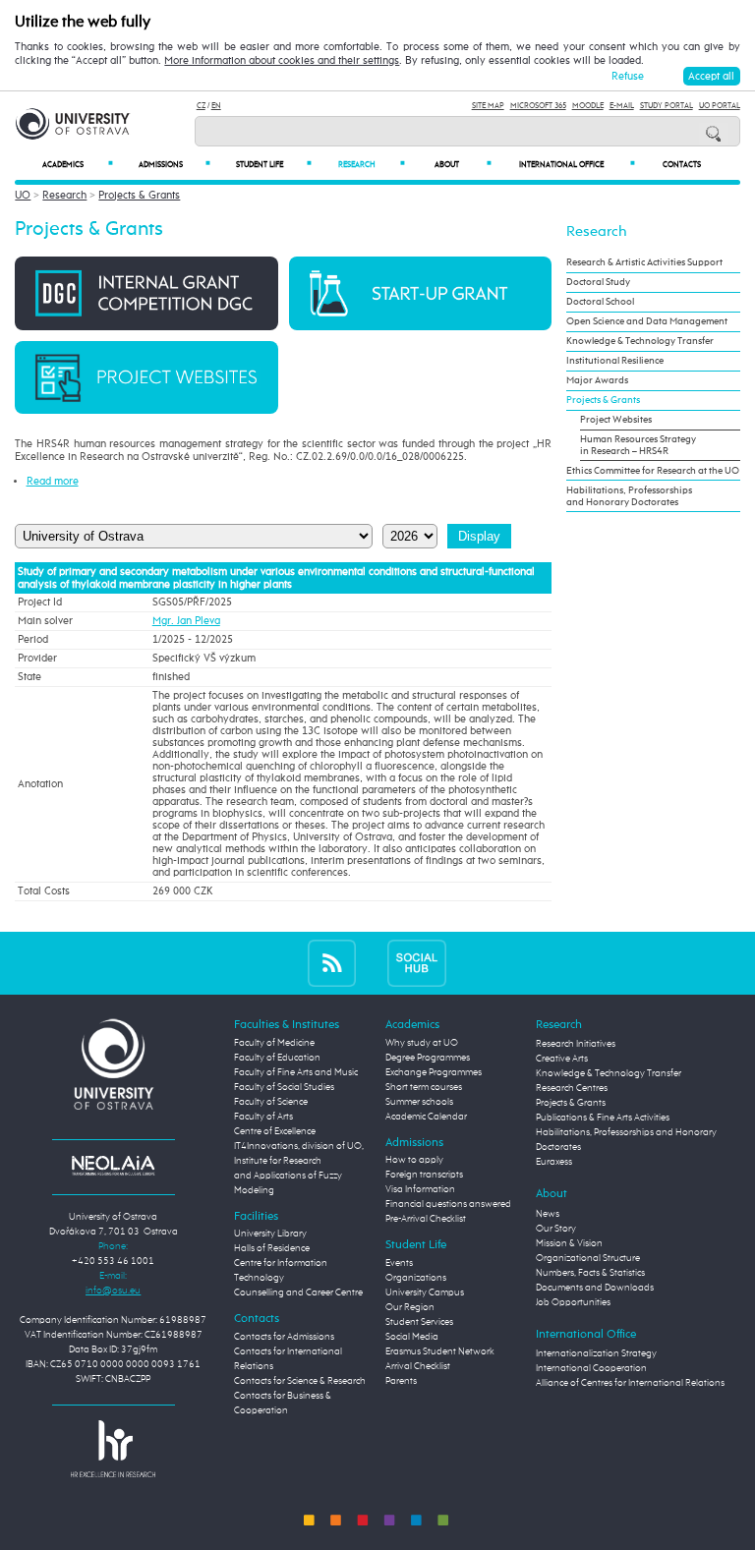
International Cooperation (591, 1368)
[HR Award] (113, 1448)
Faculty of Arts (263, 1116)
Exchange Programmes (433, 1072)
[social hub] (416, 962)
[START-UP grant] (420, 292)
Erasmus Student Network (439, 1351)
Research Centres (572, 1088)
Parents (401, 1381)
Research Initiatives (575, 1044)
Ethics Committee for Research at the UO (652, 471)
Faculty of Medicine (274, 1043)
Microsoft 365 (538, 105)
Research (371, 164)
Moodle (588, 105)
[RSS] (332, 962)
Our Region (410, 1307)
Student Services (419, 1322)
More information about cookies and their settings (281, 61)
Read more (53, 481)
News (547, 1214)
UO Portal (719, 105)
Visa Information (420, 1189)
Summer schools (419, 1102)
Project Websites (616, 420)
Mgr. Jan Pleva (186, 621)
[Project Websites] (146, 377)
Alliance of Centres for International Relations (630, 1383)
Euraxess (554, 1162)
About (463, 164)
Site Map (488, 105)
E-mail (622, 105)
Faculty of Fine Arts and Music (296, 1072)
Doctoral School (600, 302)
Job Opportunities (573, 1302)
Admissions (174, 164)
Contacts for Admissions (284, 1337)
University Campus (424, 1292)
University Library (270, 1233)
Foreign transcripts (424, 1174)
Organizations (415, 1278)
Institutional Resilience (615, 361)
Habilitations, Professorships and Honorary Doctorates (629, 496)
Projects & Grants (139, 195)
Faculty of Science (271, 1102)
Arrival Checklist (417, 1366)
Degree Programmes (427, 1057)
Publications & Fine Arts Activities (602, 1117)
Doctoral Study (598, 282)
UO (22, 195)
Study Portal (666, 105)
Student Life (274, 164)
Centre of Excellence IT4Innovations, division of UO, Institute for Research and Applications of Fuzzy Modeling (299, 1160)
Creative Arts (562, 1058)
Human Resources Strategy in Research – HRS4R (638, 445)
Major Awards (597, 380)
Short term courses (423, 1087)
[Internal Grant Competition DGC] (146, 292)
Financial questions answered (448, 1204)
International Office (577, 164)
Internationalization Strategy (596, 1353)
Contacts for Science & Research (300, 1381)
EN (216, 105)
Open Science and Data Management (646, 321)
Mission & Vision (569, 1243)
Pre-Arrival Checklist (425, 1219)
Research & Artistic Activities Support (644, 262)
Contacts (682, 165)
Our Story (556, 1229)
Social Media (411, 1337)
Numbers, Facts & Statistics (590, 1273)
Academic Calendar (426, 1116)
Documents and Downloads (595, 1287)
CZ (201, 105)
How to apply (414, 1160)
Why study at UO (421, 1043)
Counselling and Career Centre (298, 1292)
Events (399, 1263)
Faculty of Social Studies (284, 1087)
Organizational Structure (588, 1258)
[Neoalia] (113, 1165)
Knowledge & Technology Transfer (640, 341)
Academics (77, 164)
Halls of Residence (272, 1248)
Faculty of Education (277, 1057)
